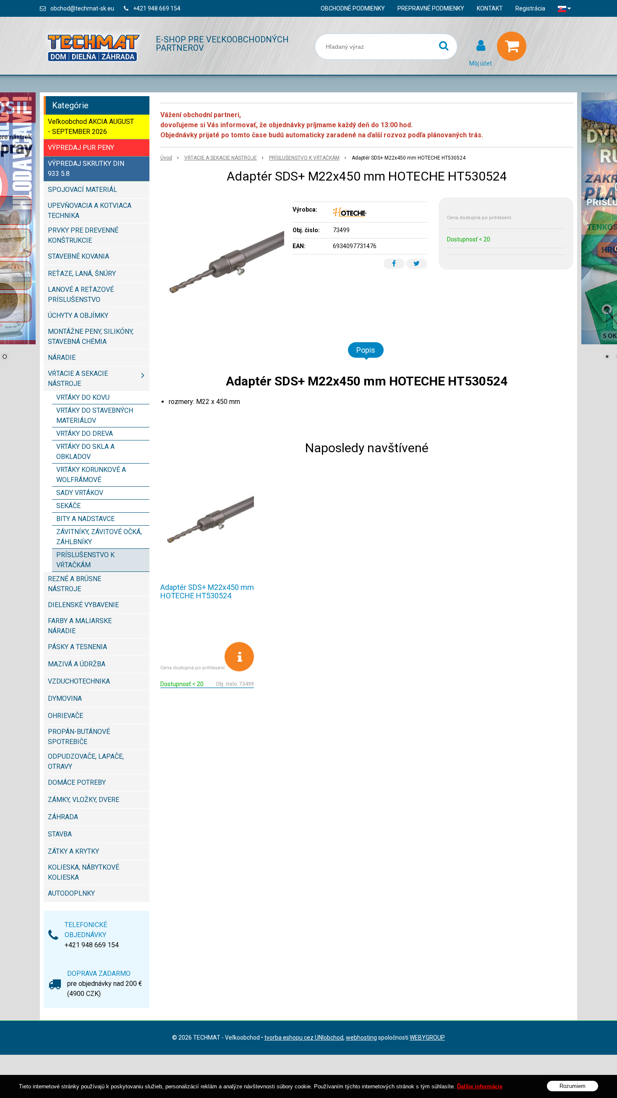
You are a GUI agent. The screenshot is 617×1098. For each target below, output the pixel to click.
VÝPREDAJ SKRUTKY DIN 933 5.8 (86, 169)
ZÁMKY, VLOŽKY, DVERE (83, 800)
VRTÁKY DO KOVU (83, 397)
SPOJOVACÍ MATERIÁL (82, 190)
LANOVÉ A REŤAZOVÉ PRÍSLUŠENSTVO (81, 295)
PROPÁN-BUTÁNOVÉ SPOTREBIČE (79, 737)
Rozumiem (572, 1085)
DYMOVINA (65, 698)
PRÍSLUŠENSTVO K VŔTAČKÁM (304, 158)
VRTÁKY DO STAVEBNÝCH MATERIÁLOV (94, 415)
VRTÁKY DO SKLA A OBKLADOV (85, 452)
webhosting (361, 1037)
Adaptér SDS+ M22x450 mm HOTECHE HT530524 (207, 591)
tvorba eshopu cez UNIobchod (303, 1037)
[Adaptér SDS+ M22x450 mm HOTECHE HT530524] (222, 260)
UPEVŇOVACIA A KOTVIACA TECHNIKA (89, 211)
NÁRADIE (62, 358)
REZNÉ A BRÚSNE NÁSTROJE (74, 584)
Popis (365, 350)
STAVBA (60, 834)
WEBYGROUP (427, 1037)
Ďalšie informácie (479, 1086)
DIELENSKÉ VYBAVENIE (83, 605)
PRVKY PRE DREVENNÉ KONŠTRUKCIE (83, 235)
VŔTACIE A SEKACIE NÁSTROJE (220, 158)
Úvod (166, 158)
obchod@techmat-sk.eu (82, 8)
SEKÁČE (68, 506)
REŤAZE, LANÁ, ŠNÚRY (82, 274)
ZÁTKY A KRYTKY (73, 851)
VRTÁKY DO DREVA (84, 434)
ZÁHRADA (63, 817)
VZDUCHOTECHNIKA (79, 681)
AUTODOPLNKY (71, 893)
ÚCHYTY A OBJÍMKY (78, 316)
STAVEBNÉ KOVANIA (78, 256)
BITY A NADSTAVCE (85, 519)
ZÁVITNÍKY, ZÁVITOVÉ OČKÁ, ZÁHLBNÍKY (99, 537)
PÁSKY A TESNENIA (77, 647)
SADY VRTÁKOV (79, 493)
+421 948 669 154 (156, 8)
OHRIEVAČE (65, 716)
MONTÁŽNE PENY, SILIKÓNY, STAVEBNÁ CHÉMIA (90, 337)
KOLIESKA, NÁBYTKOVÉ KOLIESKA (83, 872)
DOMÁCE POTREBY (77, 782)
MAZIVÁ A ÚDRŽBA (76, 664)
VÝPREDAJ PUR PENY (81, 148)
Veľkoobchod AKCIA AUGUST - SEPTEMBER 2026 (91, 127)
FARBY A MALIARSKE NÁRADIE (80, 626)
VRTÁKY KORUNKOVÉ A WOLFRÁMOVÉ (91, 475)
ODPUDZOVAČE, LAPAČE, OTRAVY (86, 761)
